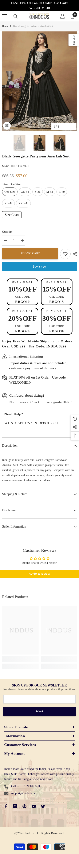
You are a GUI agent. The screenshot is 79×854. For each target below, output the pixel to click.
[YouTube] (33, 806)
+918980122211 (30, 786)
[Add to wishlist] (65, 254)
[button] (65, 126)
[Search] (15, 16)
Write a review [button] (39, 574)
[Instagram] (15, 806)
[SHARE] (74, 254)
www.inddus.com (42, 779)
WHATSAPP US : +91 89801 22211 (32, 423)
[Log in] (62, 16)
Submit (40, 711)
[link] (20, 659)
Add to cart (30, 253)
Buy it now (39, 266)
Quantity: (7, 231)
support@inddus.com (23, 793)
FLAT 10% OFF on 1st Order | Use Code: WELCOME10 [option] (39, 5)
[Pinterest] (24, 806)
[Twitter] (43, 806)
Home (5, 26)
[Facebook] (5, 806)
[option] (39, 81)
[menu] (4, 16)
